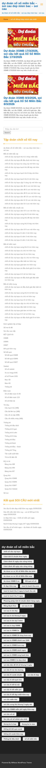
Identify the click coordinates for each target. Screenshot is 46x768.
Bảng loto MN (10, 468)
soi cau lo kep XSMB (12, 625)
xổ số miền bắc (31, 739)
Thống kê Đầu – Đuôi (13, 447)
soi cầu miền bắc (10, 699)
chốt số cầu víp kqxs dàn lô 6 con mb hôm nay (22, 211)
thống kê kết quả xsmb (13, 729)
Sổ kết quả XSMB (11, 355)
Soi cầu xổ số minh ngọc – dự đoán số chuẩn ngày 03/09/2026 (22, 528)
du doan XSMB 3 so (11, 581)
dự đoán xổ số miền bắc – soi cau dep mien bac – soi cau (20, 6)
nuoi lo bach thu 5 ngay (13, 596)
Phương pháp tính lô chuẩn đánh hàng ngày (22, 601)
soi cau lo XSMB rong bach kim (16, 655)
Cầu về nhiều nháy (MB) (14, 418)
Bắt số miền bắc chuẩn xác (14, 208)
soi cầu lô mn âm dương (13, 670)
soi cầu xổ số (9, 714)
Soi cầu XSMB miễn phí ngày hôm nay (19, 709)
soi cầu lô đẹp (33, 675)
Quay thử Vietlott (11, 489)
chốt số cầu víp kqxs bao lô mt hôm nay (19, 300)
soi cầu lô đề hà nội (12, 685)
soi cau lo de (27, 606)
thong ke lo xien (28, 724)
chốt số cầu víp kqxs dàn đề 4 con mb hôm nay (22, 186)
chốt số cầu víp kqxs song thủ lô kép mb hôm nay (21, 225)
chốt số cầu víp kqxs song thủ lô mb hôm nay (21, 214)
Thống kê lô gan (11, 429)
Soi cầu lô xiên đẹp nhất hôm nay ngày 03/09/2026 (23, 508)
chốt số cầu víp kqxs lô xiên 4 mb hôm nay (20, 240)
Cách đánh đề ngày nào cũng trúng (18, 566)
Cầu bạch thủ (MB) (12, 408)
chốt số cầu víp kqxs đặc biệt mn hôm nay (20, 261)
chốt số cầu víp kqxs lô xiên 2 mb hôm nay (20, 233)
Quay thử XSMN (11, 482)
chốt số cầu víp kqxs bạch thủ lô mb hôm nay (21, 179)
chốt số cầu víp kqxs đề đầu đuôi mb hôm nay (22, 160)
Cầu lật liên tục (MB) (12, 411)
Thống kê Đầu (10, 440)
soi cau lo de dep (11, 611)
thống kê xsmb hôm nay (13, 734)
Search (7, 132)
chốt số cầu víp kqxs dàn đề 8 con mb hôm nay (22, 193)
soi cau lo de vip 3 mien (13, 621)
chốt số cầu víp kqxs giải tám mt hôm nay (20, 310)
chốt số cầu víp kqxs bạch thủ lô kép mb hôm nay (21, 174)
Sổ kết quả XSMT (11, 362)
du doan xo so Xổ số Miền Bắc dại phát (19, 571)
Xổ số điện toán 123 (12, 397)
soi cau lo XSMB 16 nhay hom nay (17, 635)
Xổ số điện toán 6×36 (13, 394)
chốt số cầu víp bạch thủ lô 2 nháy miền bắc (21, 157)
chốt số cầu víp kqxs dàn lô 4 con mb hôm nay (22, 204)
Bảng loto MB (10, 464)
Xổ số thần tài (10, 401)
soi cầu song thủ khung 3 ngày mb (18, 704)
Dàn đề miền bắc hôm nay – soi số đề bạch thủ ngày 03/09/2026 (21, 513)
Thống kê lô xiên (11, 432)
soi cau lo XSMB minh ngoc (15, 650)
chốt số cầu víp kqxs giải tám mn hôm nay (20, 265)
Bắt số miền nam (10, 244)
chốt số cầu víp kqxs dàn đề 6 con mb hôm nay (22, 190)
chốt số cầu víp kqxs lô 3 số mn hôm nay (20, 274)
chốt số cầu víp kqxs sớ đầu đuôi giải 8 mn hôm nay (22, 269)
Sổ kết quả (8, 352)
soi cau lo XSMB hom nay (14, 645)
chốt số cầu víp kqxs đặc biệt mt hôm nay (20, 307)
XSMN (6, 342)
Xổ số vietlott (9, 369)
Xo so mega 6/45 (11, 373)
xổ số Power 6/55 (11, 376)
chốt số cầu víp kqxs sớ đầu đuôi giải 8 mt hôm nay (22, 319)
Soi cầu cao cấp (9, 331)
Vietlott (6, 366)
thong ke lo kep (10, 724)
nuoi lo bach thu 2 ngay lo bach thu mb (20, 591)
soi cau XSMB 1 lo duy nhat (15, 660)
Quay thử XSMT (11, 485)
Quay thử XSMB (11, 478)
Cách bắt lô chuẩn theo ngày (15, 556)
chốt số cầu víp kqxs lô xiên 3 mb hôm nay (20, 236)
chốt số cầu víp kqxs (12, 551)
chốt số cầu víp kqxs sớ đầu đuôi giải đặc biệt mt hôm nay (23, 288)
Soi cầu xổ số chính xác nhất (15, 719)
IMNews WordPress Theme (21, 763)
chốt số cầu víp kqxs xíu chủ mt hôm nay (20, 296)
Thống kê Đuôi (10, 443)
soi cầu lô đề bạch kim (13, 680)
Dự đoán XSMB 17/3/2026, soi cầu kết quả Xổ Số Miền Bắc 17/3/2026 (22, 54)
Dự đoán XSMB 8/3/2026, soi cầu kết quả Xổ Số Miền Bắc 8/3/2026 (23, 101)
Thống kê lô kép (11, 436)
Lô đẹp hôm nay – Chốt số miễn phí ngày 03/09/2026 (19, 519)
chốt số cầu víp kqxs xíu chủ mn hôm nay (20, 251)
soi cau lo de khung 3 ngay (15, 616)
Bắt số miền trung (10, 284)
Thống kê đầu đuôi (12, 425)
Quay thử (7, 475)
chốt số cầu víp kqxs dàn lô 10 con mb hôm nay (22, 200)
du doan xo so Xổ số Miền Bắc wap (18, 576)
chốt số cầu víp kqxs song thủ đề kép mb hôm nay (22, 219)
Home (6, 19)
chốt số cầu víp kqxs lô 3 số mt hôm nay (20, 314)
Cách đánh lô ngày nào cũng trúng (18, 561)
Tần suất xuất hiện (12, 454)
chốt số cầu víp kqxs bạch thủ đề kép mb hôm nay (22, 168)
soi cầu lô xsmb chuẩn (13, 675)
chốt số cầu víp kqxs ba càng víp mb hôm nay (22, 164)
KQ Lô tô (7, 461)
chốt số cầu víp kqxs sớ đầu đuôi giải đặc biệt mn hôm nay (22, 279)
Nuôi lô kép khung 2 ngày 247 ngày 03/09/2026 (21, 524)
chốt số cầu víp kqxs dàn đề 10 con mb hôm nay (23, 197)
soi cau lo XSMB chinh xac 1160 (16, 640)
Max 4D (7, 383)
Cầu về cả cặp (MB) (12, 415)
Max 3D (7, 380)
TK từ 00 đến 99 (11, 457)
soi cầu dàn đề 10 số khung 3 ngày (18, 665)
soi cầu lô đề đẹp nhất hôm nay (16, 694)
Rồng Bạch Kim (10, 606)
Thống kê (8, 387)
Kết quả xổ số (30, 581)
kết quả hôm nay (10, 349)
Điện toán (7, 391)
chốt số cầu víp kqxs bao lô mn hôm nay (20, 254)
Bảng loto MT (10, 471)
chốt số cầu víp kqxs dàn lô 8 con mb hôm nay (22, 229)
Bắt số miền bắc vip (11, 154)
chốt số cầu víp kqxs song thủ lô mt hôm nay (21, 293)
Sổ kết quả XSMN (11, 359)
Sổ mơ (6, 493)
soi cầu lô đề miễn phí (12, 690)
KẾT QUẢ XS (8, 334)
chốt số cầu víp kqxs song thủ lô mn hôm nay (21, 247)
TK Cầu (6, 405)
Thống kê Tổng (10, 450)
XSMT (6, 345)
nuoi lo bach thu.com (30, 586)
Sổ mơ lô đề (8, 327)
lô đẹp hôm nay (10, 586)
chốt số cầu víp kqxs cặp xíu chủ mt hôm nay (21, 303)
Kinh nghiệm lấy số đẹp (12, 324)
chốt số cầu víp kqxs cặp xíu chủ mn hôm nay (22, 258)
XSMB (6, 338)
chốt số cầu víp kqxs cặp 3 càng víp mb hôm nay (23, 182)
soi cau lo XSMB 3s (11, 630)
